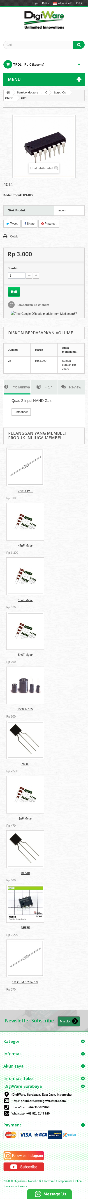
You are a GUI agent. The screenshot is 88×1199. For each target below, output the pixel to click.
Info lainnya (21, 387)
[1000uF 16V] (25, 685)
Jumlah (13, 268)
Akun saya (13, 1066)
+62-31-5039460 (38, 1107)
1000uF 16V (25, 709)
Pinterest (50, 223)
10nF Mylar (25, 600)
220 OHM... (25, 491)
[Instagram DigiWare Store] (23, 1155)
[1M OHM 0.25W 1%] (25, 958)
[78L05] (25, 740)
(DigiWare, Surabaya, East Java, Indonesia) (42, 1094)
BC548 (25, 873)
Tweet (13, 223)
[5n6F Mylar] (25, 631)
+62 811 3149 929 (38, 1113)
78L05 (25, 764)
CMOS (9, 98)
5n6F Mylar (25, 654)
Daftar (45, 3)
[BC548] (25, 849)
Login (35, 3)
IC (46, 92)
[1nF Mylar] (25, 794)
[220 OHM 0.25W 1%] (25, 467)
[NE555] (25, 904)
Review (75, 387)
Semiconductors (27, 92)
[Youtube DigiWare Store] (23, 1166)
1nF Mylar (25, 818)
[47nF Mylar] (25, 522)
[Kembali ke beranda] (8, 92)
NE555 (25, 927)
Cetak (14, 236)
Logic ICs (60, 92)
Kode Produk (12, 195)
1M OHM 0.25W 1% (25, 982)
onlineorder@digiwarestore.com (43, 1101)
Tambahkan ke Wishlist (32, 305)
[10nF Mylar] (25, 576)
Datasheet (21, 412)
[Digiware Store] (44, 19)
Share (30, 223)
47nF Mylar (25, 545)
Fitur (48, 387)
